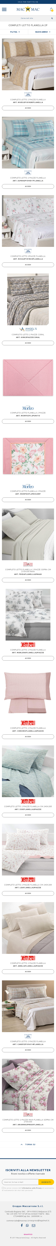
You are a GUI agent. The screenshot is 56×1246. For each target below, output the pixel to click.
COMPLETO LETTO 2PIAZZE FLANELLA (28, 256)
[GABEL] (28, 644)
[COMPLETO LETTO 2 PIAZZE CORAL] (28, 299)
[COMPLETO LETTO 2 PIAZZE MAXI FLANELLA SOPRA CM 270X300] (28, 1084)
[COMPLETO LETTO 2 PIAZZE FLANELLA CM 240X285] (28, 771)
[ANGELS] (28, 329)
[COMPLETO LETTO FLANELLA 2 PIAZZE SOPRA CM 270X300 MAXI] (28, 534)
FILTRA (13, 32)
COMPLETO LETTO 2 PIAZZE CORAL (28, 335)
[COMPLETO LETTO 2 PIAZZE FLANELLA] (28, 64)
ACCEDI (28, 108)
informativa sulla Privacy (32, 1188)
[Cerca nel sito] (52, 18)
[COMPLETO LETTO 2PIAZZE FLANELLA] (28, 221)
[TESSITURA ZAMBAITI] (28, 564)
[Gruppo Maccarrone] (28, 8)
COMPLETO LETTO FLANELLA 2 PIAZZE (28, 413)
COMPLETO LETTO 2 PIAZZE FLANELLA (28, 100)
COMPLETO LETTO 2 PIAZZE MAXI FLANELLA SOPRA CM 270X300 (28, 1121)
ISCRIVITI (46, 1182)
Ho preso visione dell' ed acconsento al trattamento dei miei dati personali (28, 1189)
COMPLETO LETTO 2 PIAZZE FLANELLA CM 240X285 (28, 806)
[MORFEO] (27, 407)
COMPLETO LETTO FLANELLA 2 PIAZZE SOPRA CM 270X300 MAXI (28, 570)
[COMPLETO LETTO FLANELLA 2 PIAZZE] (28, 377)
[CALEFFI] (27, 94)
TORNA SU (30, 1144)
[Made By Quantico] (28, 1234)
